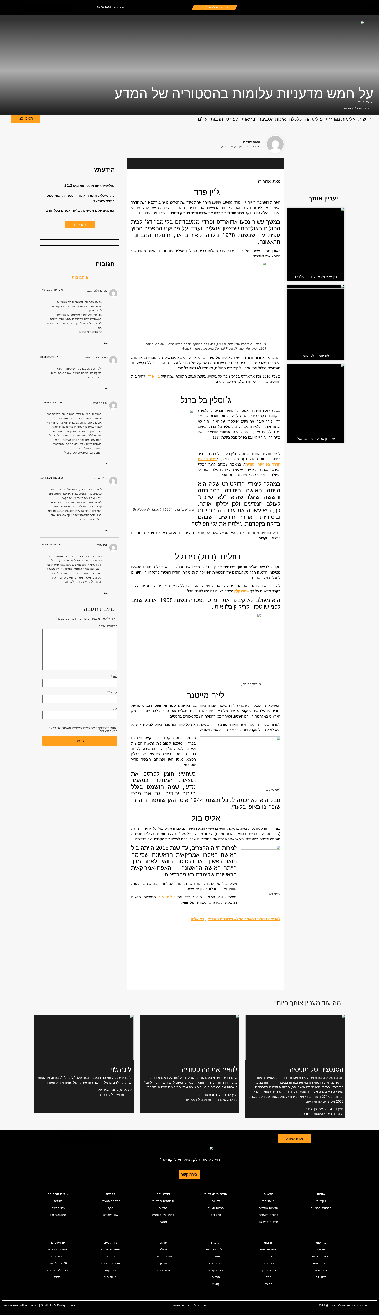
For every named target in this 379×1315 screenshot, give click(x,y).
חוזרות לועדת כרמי (58, 1270)
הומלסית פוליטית (163, 1201)
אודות (321, 1194)
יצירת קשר (189, 1174)
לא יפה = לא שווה (316, 356)
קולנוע (216, 1284)
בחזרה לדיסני (58, 1256)
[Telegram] (58, 7)
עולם (202, 119)
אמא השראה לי (110, 1249)
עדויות (216, 1201)
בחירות (163, 1208)
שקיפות (321, 1201)
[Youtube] (69, 7)
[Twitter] (36, 7)
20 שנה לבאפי (58, 1263)
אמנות (268, 1256)
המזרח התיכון (163, 1256)
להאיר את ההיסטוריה (209, 1069)
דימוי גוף (321, 1277)
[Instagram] (47, 7)
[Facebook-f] (26, 7)
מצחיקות (110, 1270)
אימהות (110, 1256)
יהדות (58, 1277)
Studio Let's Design (54, 1305)
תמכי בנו (25, 118)
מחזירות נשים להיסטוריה (358, 108)
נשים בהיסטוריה (58, 1249)
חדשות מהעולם (268, 1221)
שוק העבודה (110, 1214)
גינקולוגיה (321, 1270)
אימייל (112, 692)
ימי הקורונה (268, 1201)
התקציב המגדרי (110, 1201)
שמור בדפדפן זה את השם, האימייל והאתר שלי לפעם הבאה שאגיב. (82, 730)
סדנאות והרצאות (321, 1208)
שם (114, 676)
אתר (114, 708)
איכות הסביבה (272, 119)
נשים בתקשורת (110, 1263)
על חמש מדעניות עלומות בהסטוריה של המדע (243, 93)
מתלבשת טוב (58, 1214)
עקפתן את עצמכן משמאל (316, 439)
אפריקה (163, 1263)
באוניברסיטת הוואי (184, 861)
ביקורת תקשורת (268, 1214)
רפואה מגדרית (321, 1256)
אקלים (58, 1201)
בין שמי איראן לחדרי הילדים (316, 277)
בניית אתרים (12, 1305)
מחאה (163, 1221)
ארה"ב (163, 1249)
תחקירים (215, 1214)
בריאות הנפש (321, 1263)
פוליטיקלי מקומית (163, 1214)
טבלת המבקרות (215, 1249)
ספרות (216, 1277)
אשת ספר (268, 1263)
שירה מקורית (216, 1270)
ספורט (232, 119)
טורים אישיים (228, 1099)
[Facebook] (45, 142)
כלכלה (295, 119)
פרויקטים (110, 1242)
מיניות (321, 1249)
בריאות (248, 119)
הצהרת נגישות (182, 1305)
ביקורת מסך (268, 1270)
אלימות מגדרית (340, 119)
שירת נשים (215, 1263)
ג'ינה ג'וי (121, 1069)
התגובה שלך (108, 626)
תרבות (217, 119)
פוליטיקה (314, 119)
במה (268, 1277)
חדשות (364, 119)
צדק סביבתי (58, 1208)
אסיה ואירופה (163, 1270)
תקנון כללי (199, 1305)
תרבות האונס (216, 1208)
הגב (106, 343)
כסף (110, 1208)
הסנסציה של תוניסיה (316, 1069)
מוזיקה (216, 1256)
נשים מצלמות (268, 1249)
